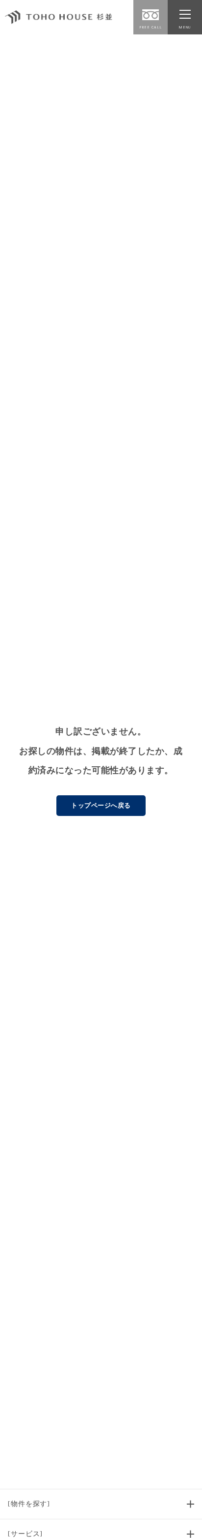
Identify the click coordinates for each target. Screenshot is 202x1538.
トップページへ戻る (101, 805)
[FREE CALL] (150, 14)
